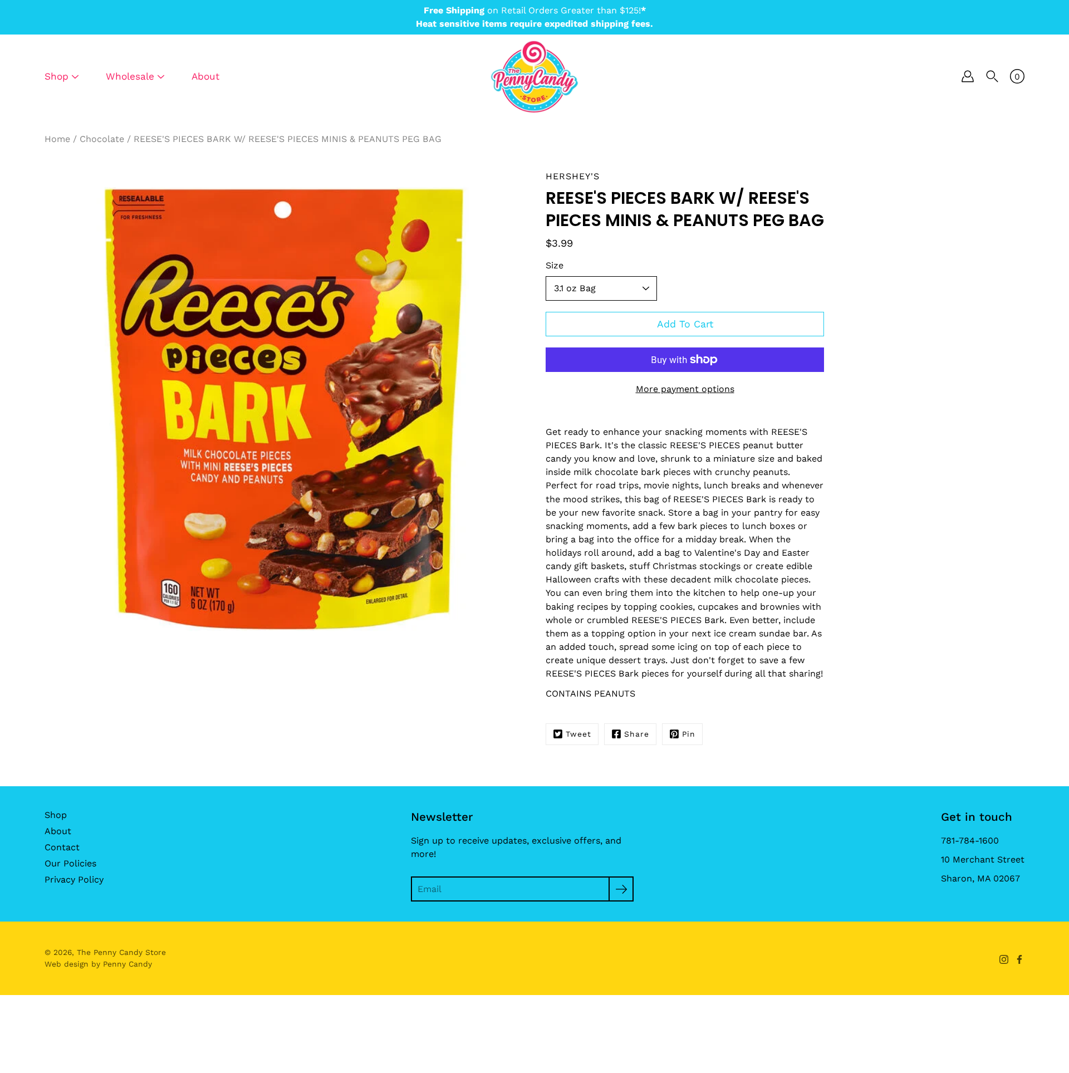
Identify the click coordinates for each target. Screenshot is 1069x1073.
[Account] (968, 76)
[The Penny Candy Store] (534, 76)
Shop (56, 815)
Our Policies (70, 863)
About (205, 76)
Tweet (578, 733)
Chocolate (102, 139)
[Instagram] (1004, 959)
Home (57, 139)
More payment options (685, 389)
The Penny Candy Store (121, 952)
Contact (62, 847)
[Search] (992, 76)
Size (554, 265)
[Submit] (621, 888)
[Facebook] (1019, 959)
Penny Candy (127, 963)
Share (636, 733)
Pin (688, 733)
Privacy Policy (74, 879)
